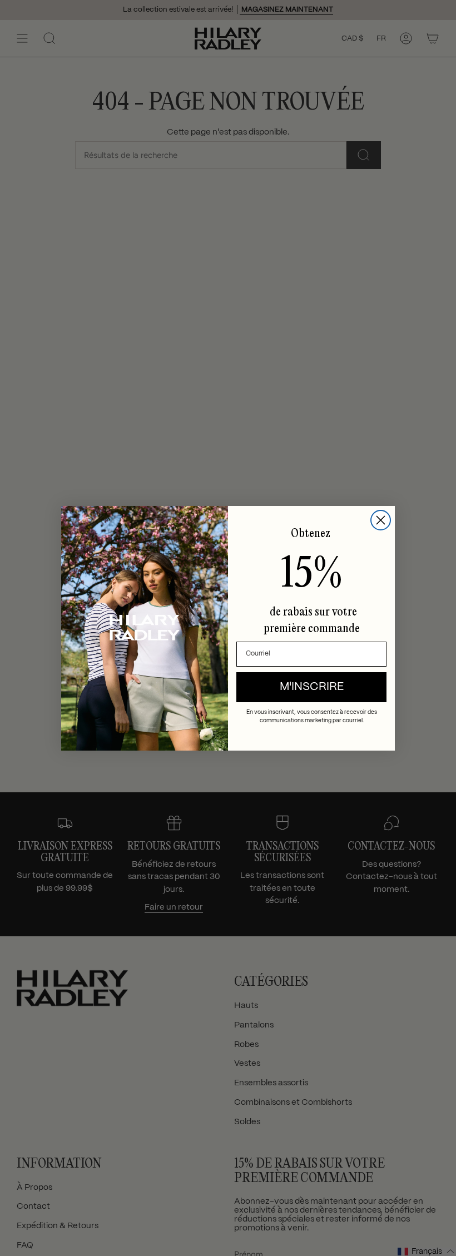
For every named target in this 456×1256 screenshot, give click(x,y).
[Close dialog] (380, 520)
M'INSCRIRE (312, 687)
